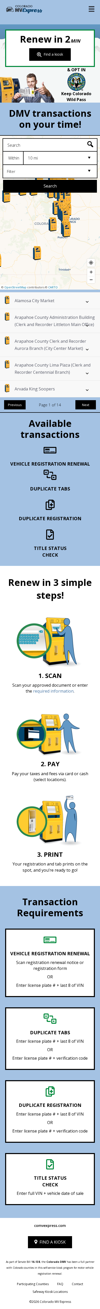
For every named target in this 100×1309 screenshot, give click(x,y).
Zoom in (91, 272)
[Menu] (91, 9)
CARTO (53, 287)
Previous (15, 404)
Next (85, 404)
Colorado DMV (56, 1262)
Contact (77, 1284)
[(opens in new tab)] (76, 81)
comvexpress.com (50, 1225)
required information (53, 691)
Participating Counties (33, 1284)
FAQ (60, 1284)
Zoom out (91, 280)
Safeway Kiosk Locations (50, 1292)
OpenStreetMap (15, 287)
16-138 (35, 1262)
